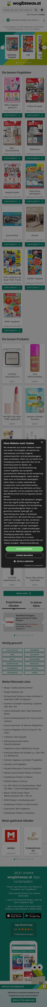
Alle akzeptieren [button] (24, 549)
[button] (23, 561)
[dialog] (23, 503)
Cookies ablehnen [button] (24, 555)
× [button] (42, 442)
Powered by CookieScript (33, 566)
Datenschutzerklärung (29, 543)
